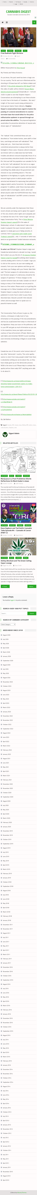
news (34, 425)
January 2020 (7, 827)
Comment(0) (11, 59)
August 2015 (6, 1035)
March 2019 (6, 869)
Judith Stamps (19, 483)
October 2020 (7, 793)
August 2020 (6, 801)
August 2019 (6, 848)
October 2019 (7, 839)
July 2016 (5, 988)
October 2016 (7, 976)
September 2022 (8, 729)
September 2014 (8, 1082)
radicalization (4, 428)
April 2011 (6, 1163)
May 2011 (6, 1159)
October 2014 (7, 1078)
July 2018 (5, 895)
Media (24, 425)
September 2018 (8, 886)
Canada (25, 2)
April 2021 (6, 771)
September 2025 (8, 660)
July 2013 (5, 1116)
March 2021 (6, 775)
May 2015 (6, 1048)
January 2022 (7, 754)
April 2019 (6, 865)
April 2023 (6, 703)
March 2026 (6, 652)
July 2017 (5, 937)
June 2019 (6, 856)
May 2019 (6, 861)
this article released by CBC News (19, 86)
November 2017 (8, 929)
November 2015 (8, 1022)
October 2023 (7, 686)
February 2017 (7, 959)
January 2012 (7, 1146)
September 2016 (8, 980)
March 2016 (6, 1005)
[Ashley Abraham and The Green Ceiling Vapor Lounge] (18, 546)
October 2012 (7, 1133)
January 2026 (7, 656)
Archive (12, 525)
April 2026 (6, 648)
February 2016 (7, 1010)
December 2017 (8, 925)
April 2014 (6, 1103)
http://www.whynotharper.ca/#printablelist (17, 414)
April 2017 (6, 950)
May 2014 (6, 1099)
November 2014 (8, 1074)
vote (15, 428)
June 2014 (6, 1095)
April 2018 (6, 908)
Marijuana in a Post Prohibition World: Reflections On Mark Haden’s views (16, 479)
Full (25, 51)
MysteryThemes (21, 1193)
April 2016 (6, 1001)
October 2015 (7, 1027)
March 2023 (6, 707)
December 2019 (8, 831)
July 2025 (5, 669)
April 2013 (6, 1120)
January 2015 (7, 1065)
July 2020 (5, 805)
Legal (15, 4)
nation (30, 425)
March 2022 (6, 746)
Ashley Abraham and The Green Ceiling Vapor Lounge (16, 561)
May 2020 (6, 810)
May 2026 (6, 643)
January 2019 (7, 878)
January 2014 (7, 1108)
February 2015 (7, 1061)
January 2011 (7, 1167)
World (21, 4)
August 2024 (6, 678)
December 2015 (8, 1018)
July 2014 (5, 1091)
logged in (13, 600)
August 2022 (6, 733)
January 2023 (7, 712)
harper (16, 425)
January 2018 (7, 920)
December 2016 (8, 967)
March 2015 (6, 1057)
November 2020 (8, 788)
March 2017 (6, 954)
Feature (11, 2)
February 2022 (7, 750)
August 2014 (6, 1086)
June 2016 (6, 993)
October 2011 (7, 1150)
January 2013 (7, 1125)
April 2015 (6, 1052)
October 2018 (7, 882)
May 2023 (6, 699)
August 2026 (6, 635)
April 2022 (6, 741)
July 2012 (5, 1137)
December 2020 (8, 784)
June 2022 (6, 737)
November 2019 (8, 835)
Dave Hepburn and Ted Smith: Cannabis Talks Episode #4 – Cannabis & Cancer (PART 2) (16, 530)
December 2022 (8, 716)
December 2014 (8, 1069)
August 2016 (6, 984)
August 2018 (6, 890)
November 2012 (8, 1129)
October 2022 (7, 724)
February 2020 (7, 822)
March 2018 (6, 912)
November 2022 (8, 720)
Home (5, 2)
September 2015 (8, 1031)
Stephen (11, 428)
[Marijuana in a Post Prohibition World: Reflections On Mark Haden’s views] (18, 459)
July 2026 (5, 639)
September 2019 (8, 844)
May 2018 (6, 903)
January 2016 (7, 1014)
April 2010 (6, 1180)
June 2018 (6, 899)
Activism (4, 476)
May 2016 (6, 997)
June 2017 (6, 942)
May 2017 (6, 946)
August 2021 (6, 758)
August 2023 (6, 690)
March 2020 (6, 818)
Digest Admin (14, 433)
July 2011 (5, 1155)
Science (32, 2)
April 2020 (6, 814)
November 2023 (8, 682)
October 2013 (7, 1112)
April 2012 (6, 1142)
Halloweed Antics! (32, 586)
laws (20, 425)
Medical (28, 525)
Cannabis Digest (18, 11)
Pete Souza (20, 68)
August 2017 (6, 933)
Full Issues (18, 2)
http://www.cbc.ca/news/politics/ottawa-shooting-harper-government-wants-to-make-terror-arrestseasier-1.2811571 (17, 384)
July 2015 (5, 1040)
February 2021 (7, 780)
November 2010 (8, 1172)
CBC (13, 425)
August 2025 (6, 665)
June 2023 (6, 695)
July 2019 (5, 852)
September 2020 (8, 797)
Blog (3, 51)
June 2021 (6, 763)
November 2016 (8, 971)
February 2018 (7, 916)
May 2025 (6, 673)
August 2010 (6, 1176)
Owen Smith (18, 566)
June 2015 (6, 1044)
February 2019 (7, 873)
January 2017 (7, 963)
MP (27, 425)
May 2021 (6, 767)
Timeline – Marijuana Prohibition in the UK (6, 586)
